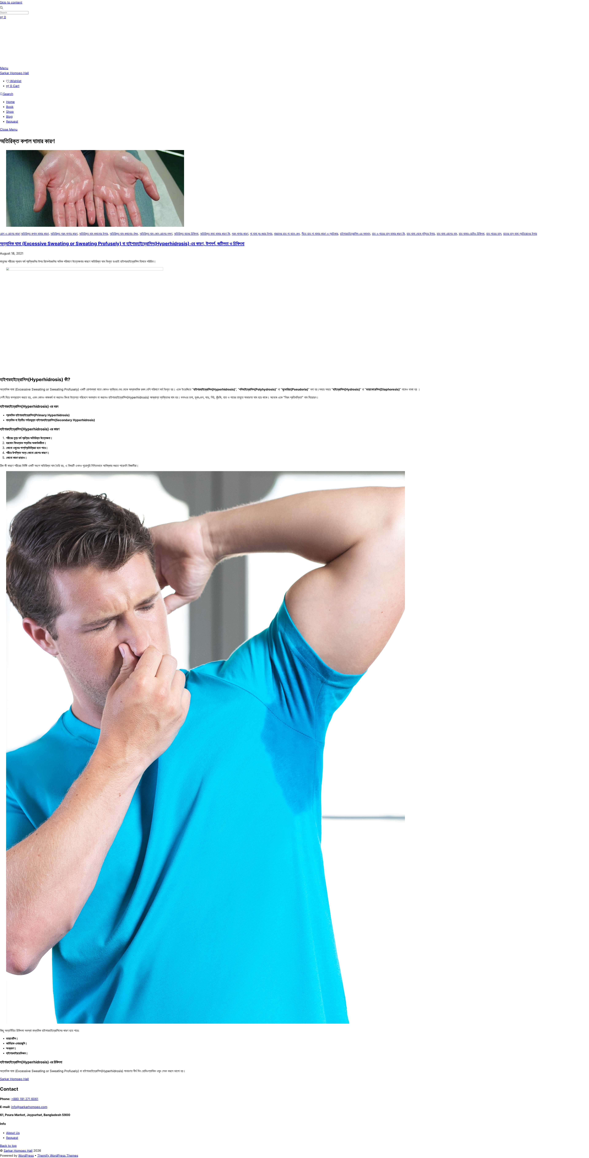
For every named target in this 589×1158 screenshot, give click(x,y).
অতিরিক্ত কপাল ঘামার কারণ (35, 233)
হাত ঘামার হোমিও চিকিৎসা (471, 233)
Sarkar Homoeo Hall (18, 1150)
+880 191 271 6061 (24, 1099)
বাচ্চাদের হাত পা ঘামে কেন (287, 233)
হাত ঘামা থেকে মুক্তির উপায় (421, 233)
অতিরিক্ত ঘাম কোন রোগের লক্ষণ (156, 233)
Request (12, 121)
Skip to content (11, 2)
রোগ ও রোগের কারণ (10, 233)
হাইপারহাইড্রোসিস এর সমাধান (355, 233)
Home (10, 102)
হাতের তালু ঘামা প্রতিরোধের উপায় (520, 233)
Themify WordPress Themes (57, 1155)
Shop (10, 112)
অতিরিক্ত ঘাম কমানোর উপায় (93, 233)
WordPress (26, 1155)
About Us (13, 1133)
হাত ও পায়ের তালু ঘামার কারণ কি (388, 233)
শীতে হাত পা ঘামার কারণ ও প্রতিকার (320, 233)
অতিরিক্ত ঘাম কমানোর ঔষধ (124, 233)
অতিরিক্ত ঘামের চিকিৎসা (186, 233)
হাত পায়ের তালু (493, 233)
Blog (9, 116)
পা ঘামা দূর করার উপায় (261, 233)
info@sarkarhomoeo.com (29, 1107)
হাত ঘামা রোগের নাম (447, 233)
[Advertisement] (294, 42)
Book (9, 107)
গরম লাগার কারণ (240, 233)
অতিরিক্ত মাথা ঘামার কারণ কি (215, 233)
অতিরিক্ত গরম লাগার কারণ (64, 233)
